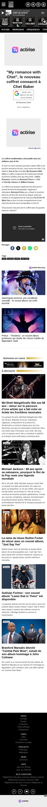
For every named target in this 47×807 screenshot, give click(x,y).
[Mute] (42, 13)
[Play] (3, 13)
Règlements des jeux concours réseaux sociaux (23, 777)
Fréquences (33, 30)
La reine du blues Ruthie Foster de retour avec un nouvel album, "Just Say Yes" (23, 541)
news (4, 259)
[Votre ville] (28, 4)
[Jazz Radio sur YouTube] (26, 791)
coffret (17, 259)
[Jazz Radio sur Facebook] (14, 791)
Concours (23, 760)
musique (10, 259)
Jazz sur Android (23, 770)
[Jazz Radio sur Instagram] (33, 791)
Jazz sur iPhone (23, 767)
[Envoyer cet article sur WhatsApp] (29, 249)
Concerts (23, 739)
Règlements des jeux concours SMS (23, 780)
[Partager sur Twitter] (17, 249)
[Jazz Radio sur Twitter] (20, 791)
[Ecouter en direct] (33, 4)
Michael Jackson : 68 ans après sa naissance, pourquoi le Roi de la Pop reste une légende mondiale (23, 473)
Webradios (18, 30)
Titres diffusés (23, 727)
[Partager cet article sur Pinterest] (23, 249)
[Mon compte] (43, 4)
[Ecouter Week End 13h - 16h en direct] (23, 364)
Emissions (23, 724)
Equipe (23, 721)
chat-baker (25, 259)
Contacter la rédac (23, 742)
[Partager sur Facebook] (11, 249)
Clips (23, 737)
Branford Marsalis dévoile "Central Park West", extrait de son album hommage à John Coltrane (21, 652)
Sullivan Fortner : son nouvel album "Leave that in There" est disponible (22, 596)
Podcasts (23, 749)
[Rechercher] (38, 4)
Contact (23, 718)
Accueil (5, 30)
